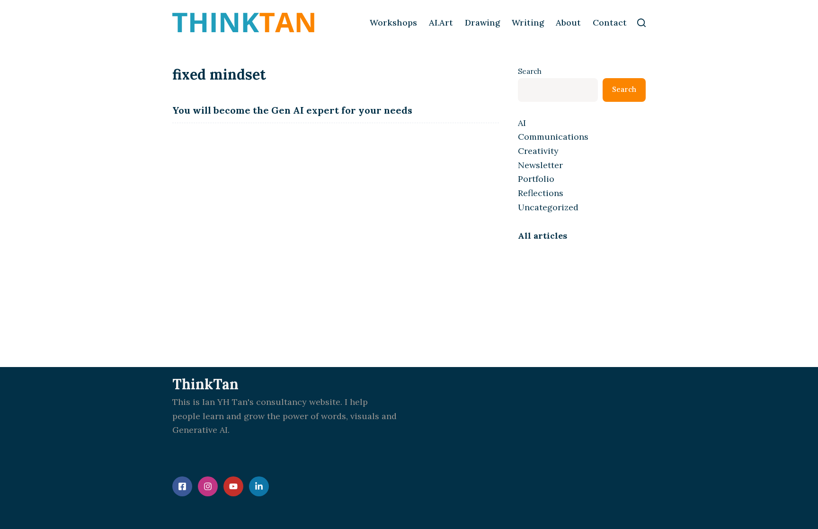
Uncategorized (548, 207)
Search (530, 71)
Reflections (540, 193)
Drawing (482, 22)
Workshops (393, 22)
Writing (528, 22)
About (568, 22)
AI (522, 122)
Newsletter (540, 165)
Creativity (538, 150)
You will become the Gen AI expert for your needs (292, 110)
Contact (610, 22)
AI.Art (441, 22)
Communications (553, 136)
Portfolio (536, 178)
